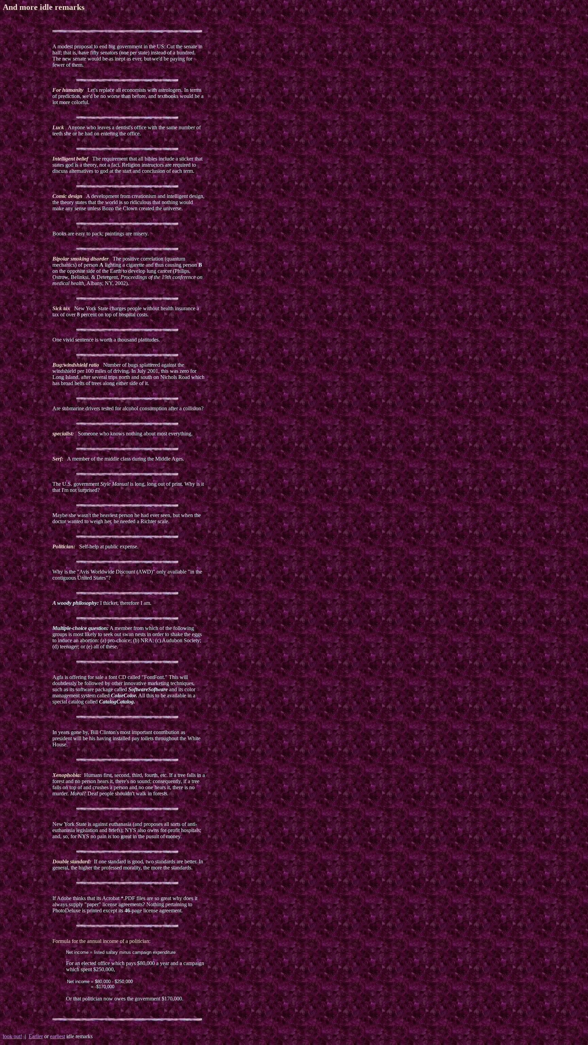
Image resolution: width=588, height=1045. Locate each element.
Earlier (36, 1036)
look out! (12, 1036)
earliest (57, 1036)
